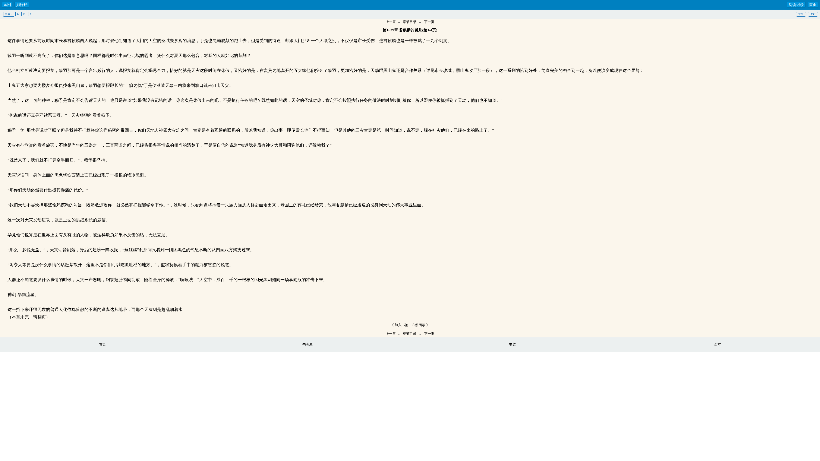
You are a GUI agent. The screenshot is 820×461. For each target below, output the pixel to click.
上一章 (391, 22)
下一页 (429, 22)
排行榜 (22, 5)
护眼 (801, 14)
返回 (7, 5)
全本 (717, 344)
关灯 (813, 14)
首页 (813, 5)
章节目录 (409, 22)
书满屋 (307, 344)
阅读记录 (796, 5)
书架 (512, 344)
